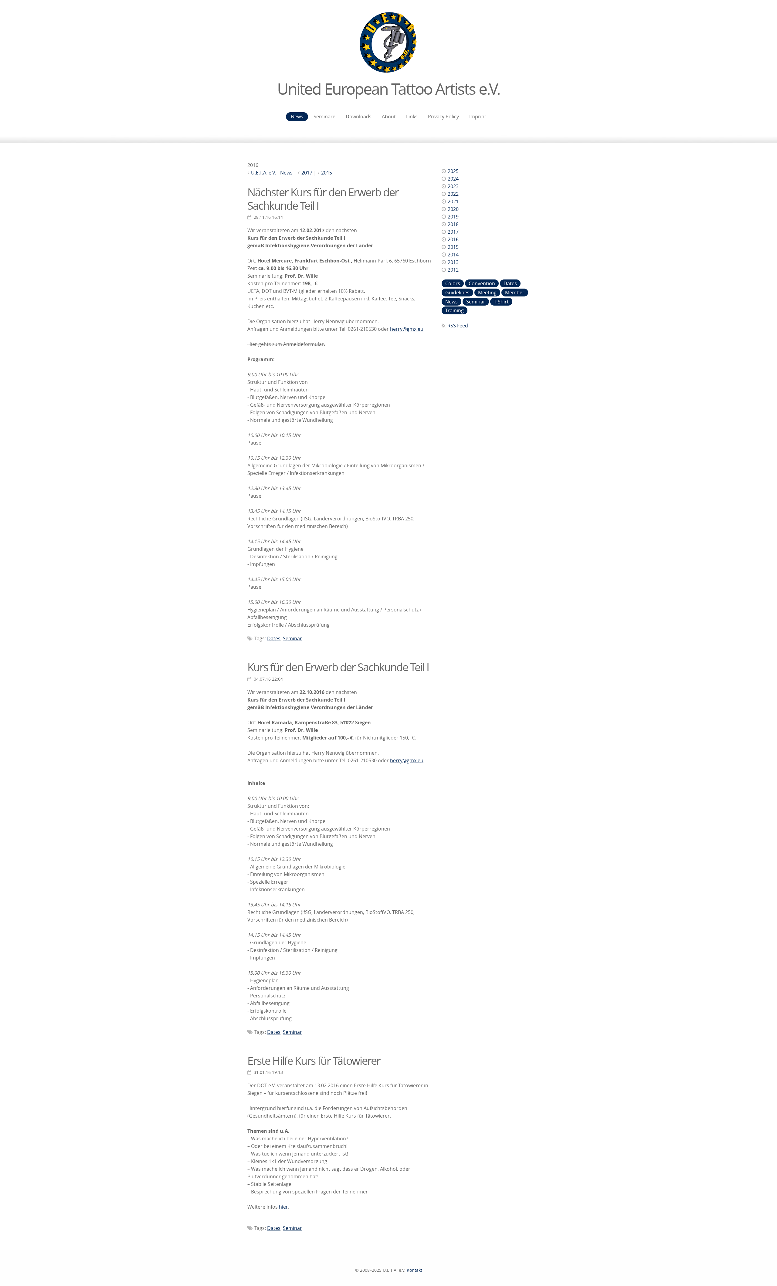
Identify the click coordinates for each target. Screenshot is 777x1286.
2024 (453, 178)
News (297, 116)
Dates (273, 638)
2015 (326, 172)
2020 (453, 209)
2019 (453, 216)
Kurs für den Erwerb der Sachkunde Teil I (338, 667)
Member (514, 292)
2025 (453, 171)
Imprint (477, 116)
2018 (453, 224)
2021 (453, 201)
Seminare (324, 116)
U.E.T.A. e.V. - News (272, 172)
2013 (453, 262)
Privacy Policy (443, 116)
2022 (453, 194)
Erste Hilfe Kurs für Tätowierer (313, 1060)
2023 (453, 186)
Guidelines (457, 292)
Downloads (359, 116)
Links (412, 116)
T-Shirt (501, 301)
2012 (453, 269)
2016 (453, 239)
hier (283, 1206)
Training (454, 310)
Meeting (487, 292)
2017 (306, 172)
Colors (452, 283)
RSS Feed (457, 325)
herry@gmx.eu (406, 329)
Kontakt (414, 1270)
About (389, 116)
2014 (453, 254)
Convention (482, 283)
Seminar (292, 638)
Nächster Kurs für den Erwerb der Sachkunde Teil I (323, 198)
